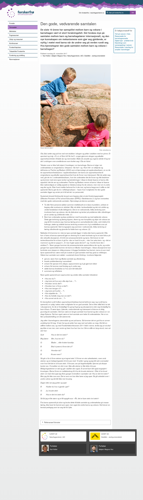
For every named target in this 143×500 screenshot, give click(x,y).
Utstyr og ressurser (16, 39)
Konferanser (13, 43)
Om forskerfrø (84, 13)
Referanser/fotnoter (52, 422)
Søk (133, 12)
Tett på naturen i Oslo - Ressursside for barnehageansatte (123, 36)
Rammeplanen (14, 59)
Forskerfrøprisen (15, 47)
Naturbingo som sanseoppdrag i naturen (123, 44)
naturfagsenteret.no (97, 13)
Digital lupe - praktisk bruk (124, 40)
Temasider (13, 27)
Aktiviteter (12, 31)
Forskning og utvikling (17, 55)
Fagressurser (14, 35)
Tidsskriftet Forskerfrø (17, 51)
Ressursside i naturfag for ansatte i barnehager (124, 48)
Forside (12, 23)
